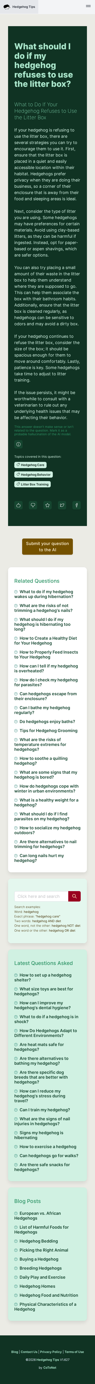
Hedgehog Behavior (35, 474)
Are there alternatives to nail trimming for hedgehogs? (45, 844)
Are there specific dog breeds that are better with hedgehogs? (41, 1077)
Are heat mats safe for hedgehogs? (39, 1047)
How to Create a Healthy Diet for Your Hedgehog (45, 640)
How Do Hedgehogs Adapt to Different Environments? (45, 1033)
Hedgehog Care (32, 465)
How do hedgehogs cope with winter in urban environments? (46, 788)
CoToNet (49, 1367)
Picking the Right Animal (44, 1250)
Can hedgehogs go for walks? (49, 1155)
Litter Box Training (34, 484)
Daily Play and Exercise (42, 1277)
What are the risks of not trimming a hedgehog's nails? (43, 608)
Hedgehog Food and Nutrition (49, 1295)
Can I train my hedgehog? (45, 1109)
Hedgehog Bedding (39, 1241)
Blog (14, 1352)
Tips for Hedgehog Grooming (48, 730)
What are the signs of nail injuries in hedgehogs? (42, 1121)
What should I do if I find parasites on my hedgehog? (41, 816)
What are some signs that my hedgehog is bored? (45, 775)
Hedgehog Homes (37, 1286)
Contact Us (29, 1352)
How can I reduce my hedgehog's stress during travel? (39, 1096)
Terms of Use (74, 1352)
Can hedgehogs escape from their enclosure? (45, 696)
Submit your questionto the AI (47, 546)
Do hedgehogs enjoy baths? (47, 721)
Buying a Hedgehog (39, 1259)
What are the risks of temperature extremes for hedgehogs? (40, 744)
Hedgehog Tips (47, 1360)
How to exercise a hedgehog (48, 1146)
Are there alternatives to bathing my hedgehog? (41, 1061)
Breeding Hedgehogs (41, 1268)
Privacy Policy (51, 1352)
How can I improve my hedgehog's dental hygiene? (42, 1005)
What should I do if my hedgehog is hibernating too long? (42, 624)
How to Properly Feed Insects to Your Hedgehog (46, 654)
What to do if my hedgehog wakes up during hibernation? (43, 594)
